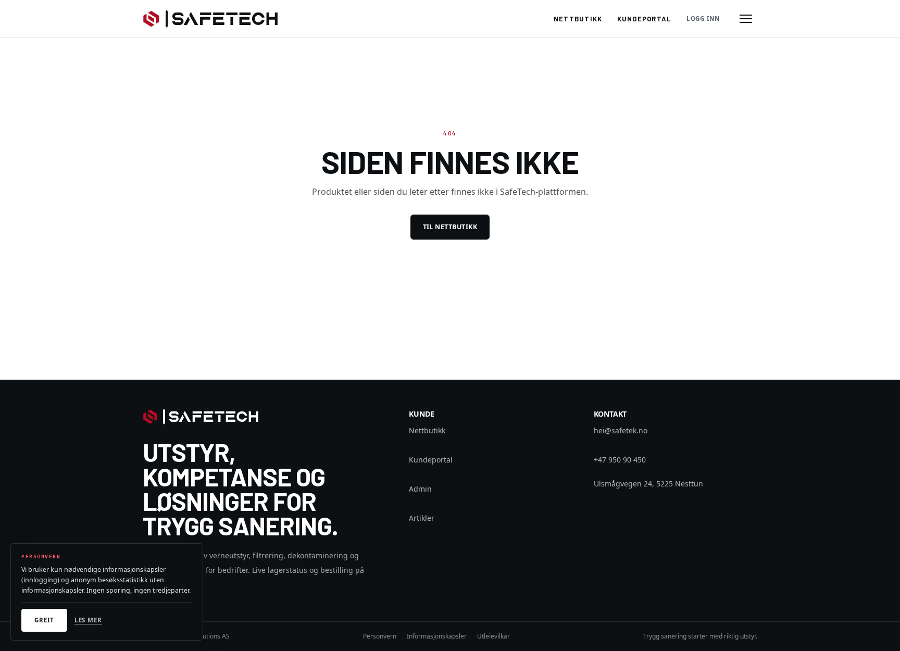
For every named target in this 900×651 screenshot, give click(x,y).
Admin (420, 489)
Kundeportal (644, 19)
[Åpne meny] (745, 18)
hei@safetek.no (620, 430)
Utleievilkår (493, 636)
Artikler (421, 518)
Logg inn (703, 18)
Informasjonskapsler (437, 636)
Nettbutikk (578, 19)
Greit (44, 620)
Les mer (88, 620)
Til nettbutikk (450, 226)
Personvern (379, 636)
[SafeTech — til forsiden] (210, 19)
